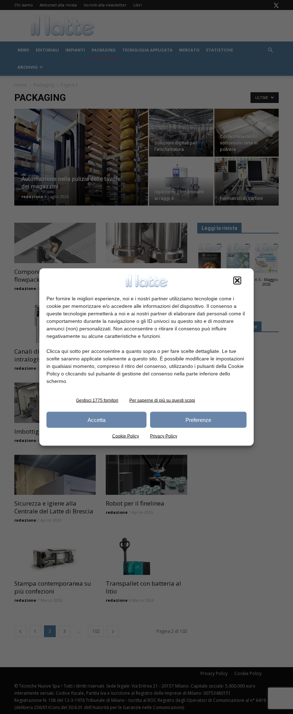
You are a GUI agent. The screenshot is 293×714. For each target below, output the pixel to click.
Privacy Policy (163, 436)
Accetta (96, 420)
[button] (237, 280)
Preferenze (198, 420)
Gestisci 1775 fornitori (97, 400)
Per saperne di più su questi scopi (162, 400)
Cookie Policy (125, 436)
